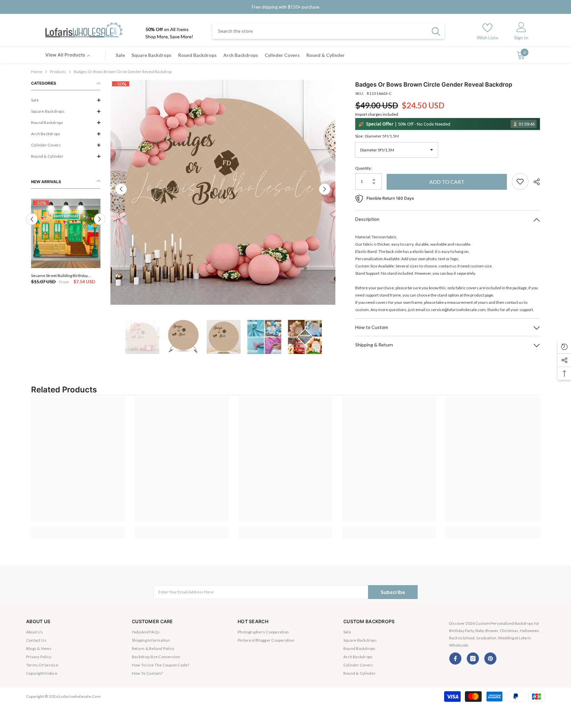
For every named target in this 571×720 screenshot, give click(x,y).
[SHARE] (534, 182)
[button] (65, 100)
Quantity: (363, 168)
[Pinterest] (490, 658)
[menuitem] (65, 100)
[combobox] (319, 31)
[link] (78, 528)
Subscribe (393, 592)
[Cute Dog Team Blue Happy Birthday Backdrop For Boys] (65, 233)
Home (36, 71)
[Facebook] (455, 658)
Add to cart (447, 182)
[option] (65, 242)
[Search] (328, 31)
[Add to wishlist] (520, 181)
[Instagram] (473, 658)
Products (58, 71)
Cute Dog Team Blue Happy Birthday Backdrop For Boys (62, 275)
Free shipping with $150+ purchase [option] (285, 7)
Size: (377, 136)
